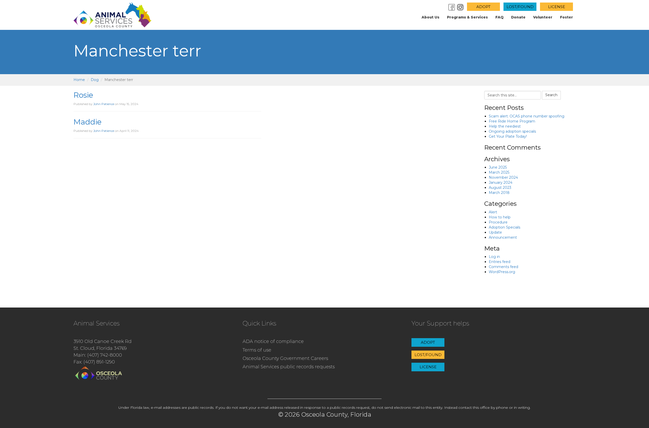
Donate (518, 17)
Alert (493, 212)
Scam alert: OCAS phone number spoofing (526, 116)
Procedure (498, 222)
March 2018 (499, 192)
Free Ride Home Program (512, 121)
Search (551, 95)
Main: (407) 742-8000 (98, 355)
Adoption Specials (504, 227)
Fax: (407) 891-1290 (94, 362)
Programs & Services (467, 17)
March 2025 (499, 172)
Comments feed (503, 266)
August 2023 (500, 187)
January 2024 (500, 182)
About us (430, 17)
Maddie (88, 122)
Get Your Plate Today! (508, 136)
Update (495, 232)
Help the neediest (505, 126)
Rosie (83, 95)
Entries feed (499, 261)
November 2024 (503, 177)
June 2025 (498, 167)
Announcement (503, 237)
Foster (566, 17)
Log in (494, 256)
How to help (500, 217)
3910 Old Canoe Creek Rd (103, 341)
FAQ (499, 17)
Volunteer (542, 17)
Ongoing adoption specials (512, 131)
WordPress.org (502, 272)
